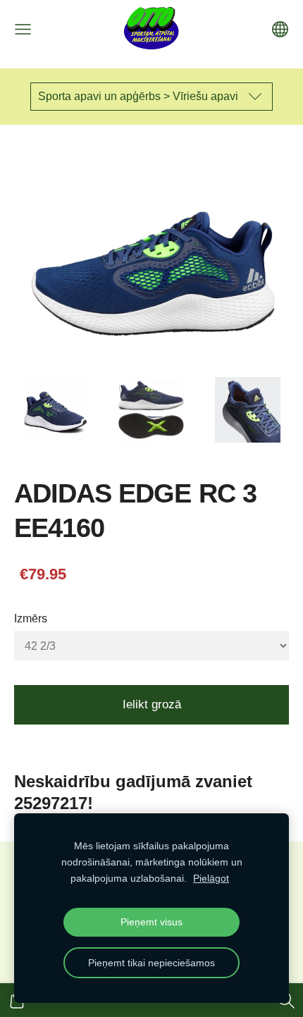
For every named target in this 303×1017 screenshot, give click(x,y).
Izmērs (30, 618)
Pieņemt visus (151, 921)
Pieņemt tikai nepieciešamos (151, 962)
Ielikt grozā (152, 704)
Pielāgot (211, 878)
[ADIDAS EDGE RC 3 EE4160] (55, 410)
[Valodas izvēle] (280, 29)
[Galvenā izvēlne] (23, 29)
